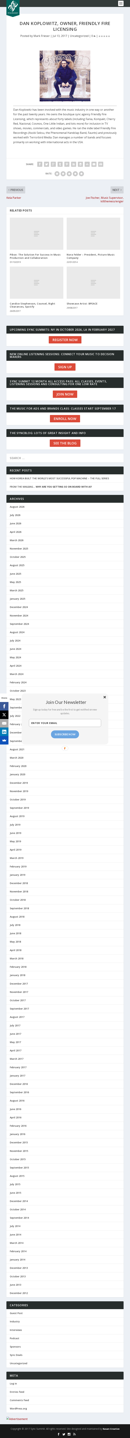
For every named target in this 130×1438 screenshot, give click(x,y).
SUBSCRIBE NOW (65, 734)
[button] (66, 702)
